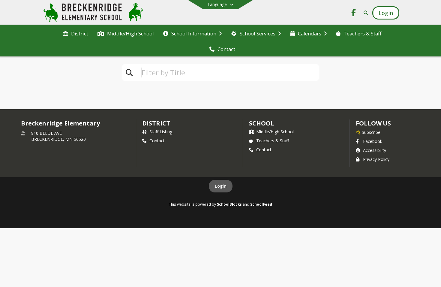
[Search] (364, 13)
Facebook (372, 141)
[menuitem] (75, 33)
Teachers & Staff (272, 141)
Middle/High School (275, 131)
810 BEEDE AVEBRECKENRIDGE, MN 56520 (58, 136)
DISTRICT (156, 123)
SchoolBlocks (229, 204)
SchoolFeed (261, 204)
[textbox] (227, 72)
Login (220, 186)
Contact (157, 141)
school (261, 123)
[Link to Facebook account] (353, 14)
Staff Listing (160, 131)
